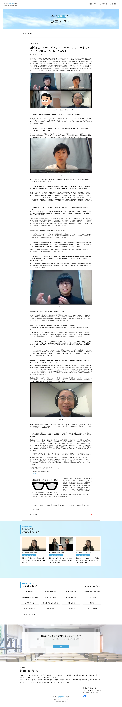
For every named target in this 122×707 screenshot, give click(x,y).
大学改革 (86, 505)
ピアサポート (63, 505)
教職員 (55, 505)
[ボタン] (33, 551)
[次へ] (72, 572)
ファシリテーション (45, 505)
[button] (92, 4)
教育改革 (71, 505)
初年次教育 (34, 505)
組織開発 (79, 505)
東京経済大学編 (35, 509)
